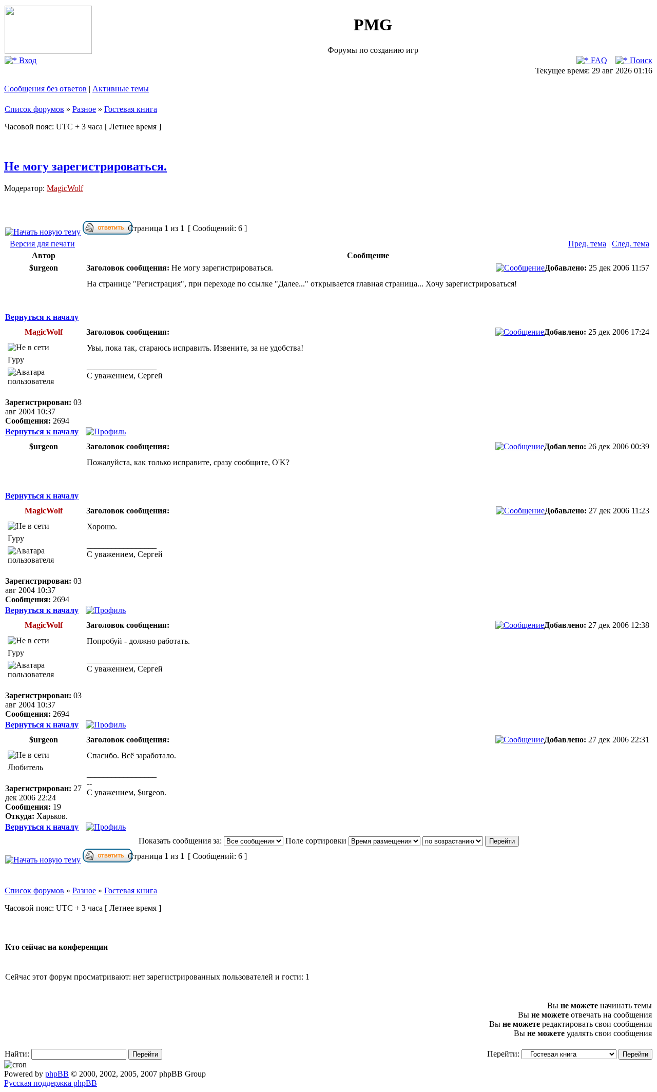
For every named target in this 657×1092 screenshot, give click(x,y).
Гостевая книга (130, 109)
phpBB (57, 1073)
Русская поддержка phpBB (50, 1083)
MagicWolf (65, 188)
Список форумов (34, 109)
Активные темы (120, 88)
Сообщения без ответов (45, 88)
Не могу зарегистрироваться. (85, 166)
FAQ (598, 60)
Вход (26, 60)
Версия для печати (42, 243)
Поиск (640, 60)
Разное (84, 109)
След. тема (630, 243)
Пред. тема (587, 243)
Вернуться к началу (42, 317)
